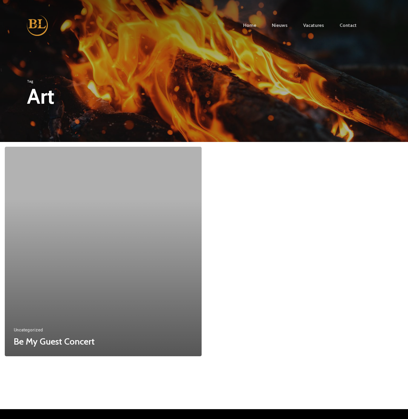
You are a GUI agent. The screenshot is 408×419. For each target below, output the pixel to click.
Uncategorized (28, 330)
